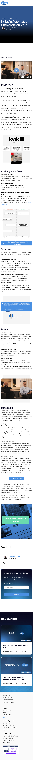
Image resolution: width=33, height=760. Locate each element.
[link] (4, 3)
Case (3, 18)
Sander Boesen (11, 27)
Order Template (7, 715)
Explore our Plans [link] (16, 478)
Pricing (4, 712)
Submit (16, 594)
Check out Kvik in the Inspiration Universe (15, 520)
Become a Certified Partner (10, 736)
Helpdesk (5, 730)
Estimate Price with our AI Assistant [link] (17, 243)
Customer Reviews (8, 738)
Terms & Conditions (8, 740)
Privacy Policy (7, 742)
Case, (8, 547)
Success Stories (12, 18)
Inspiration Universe (8, 725)
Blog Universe (7, 723)
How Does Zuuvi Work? (9, 727)
